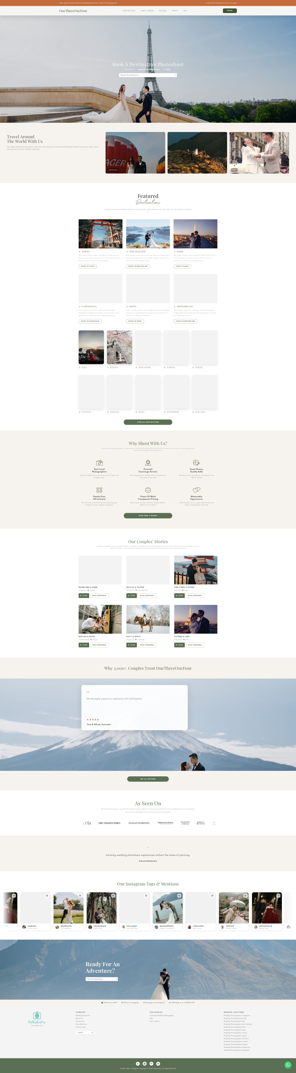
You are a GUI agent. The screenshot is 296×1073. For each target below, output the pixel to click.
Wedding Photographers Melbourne (237, 1047)
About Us (79, 1018)
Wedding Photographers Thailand (236, 1039)
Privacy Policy (81, 1027)
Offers (230, 10)
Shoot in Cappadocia (90, 321)
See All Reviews (148, 779)
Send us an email (110, 1003)
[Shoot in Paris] (195, 233)
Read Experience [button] (99, 595)
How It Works (147, 11)
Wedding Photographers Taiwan (235, 1033)
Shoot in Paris (182, 266)
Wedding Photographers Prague (235, 1044)
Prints (175, 11)
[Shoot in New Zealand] (148, 233)
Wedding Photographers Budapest (236, 1050)
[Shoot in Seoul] (148, 288)
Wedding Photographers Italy (234, 1030)
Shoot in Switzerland (185, 321)
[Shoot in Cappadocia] (100, 288)
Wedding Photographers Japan (235, 1036)
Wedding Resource (83, 1015)
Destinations (129, 11)
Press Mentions (81, 1024)
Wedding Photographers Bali (234, 1021)
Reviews (163, 11)
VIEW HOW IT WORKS (148, 515)
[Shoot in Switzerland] (195, 288)
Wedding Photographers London (236, 1041)
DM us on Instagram (131, 1003)
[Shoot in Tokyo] (100, 233)
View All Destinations (148, 422)
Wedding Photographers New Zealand (238, 1024)
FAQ (185, 11)
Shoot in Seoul (135, 321)
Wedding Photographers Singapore (237, 1015)
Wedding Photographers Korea (235, 1018)
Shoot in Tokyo (88, 266)
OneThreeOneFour (73, 10)
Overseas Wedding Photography (162, 1015)
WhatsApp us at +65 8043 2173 (183, 1003)
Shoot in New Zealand (138, 266)
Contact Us (80, 1021)
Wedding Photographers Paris (235, 1027)
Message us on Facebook (155, 1003)
